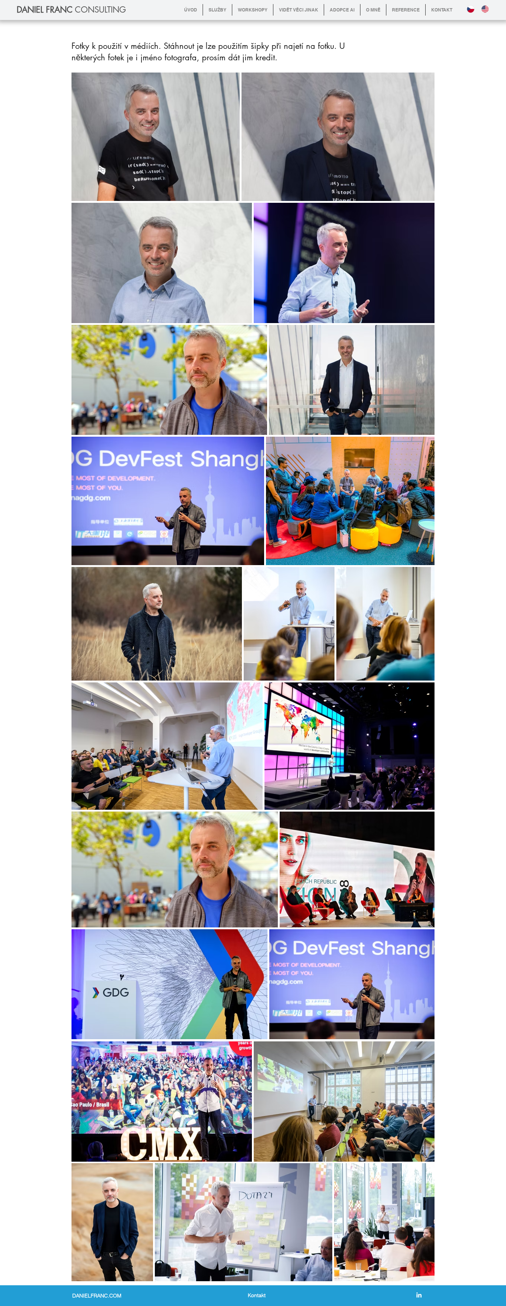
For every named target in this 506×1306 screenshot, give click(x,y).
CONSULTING (71, 9)
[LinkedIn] (419, 1295)
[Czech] (472, 9)
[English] (486, 9)
